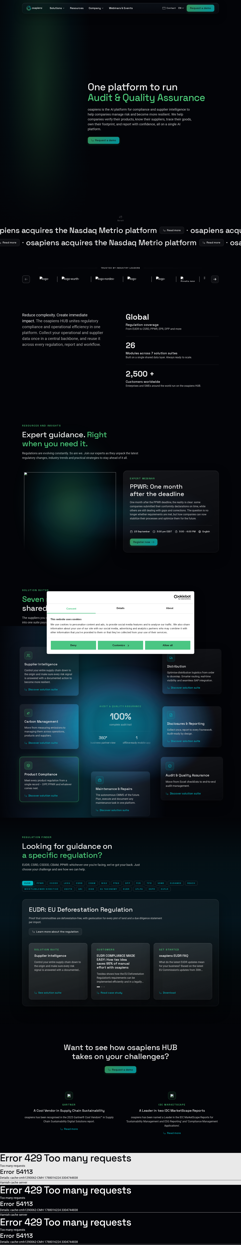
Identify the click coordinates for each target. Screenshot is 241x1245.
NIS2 (104, 883)
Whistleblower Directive (41, 889)
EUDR (27, 883)
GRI (80, 889)
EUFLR (164, 889)
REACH (191, 883)
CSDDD (54, 883)
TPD (149, 883)
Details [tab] (121, 608)
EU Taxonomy (108, 889)
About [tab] (169, 608)
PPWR (40, 883)
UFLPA (139, 889)
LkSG (67, 883)
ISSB (91, 889)
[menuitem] (169, 8)
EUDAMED (175, 883)
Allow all (168, 645)
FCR (138, 883)
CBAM (92, 883)
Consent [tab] (71, 608)
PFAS (116, 883)
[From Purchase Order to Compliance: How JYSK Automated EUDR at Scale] (99, 982)
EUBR (126, 889)
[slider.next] (215, 279)
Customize (118, 645)
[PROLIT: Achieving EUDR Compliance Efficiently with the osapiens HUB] (103, 982)
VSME (161, 883)
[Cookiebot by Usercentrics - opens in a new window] (176, 597)
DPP (127, 883)
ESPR (152, 889)
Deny (73, 645)
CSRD (79, 883)
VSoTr (68, 889)
